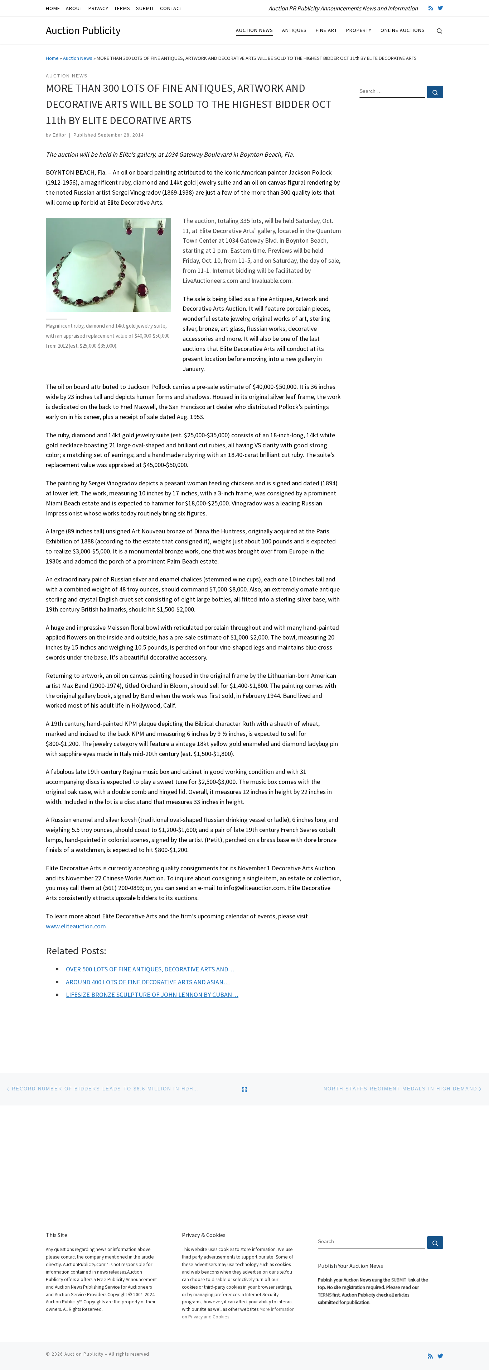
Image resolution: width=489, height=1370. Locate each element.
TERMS (324, 1295)
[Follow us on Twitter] (440, 8)
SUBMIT (399, 1280)
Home (52, 58)
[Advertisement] (401, 219)
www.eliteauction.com (76, 926)
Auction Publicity (83, 1354)
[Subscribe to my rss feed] (431, 8)
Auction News (77, 58)
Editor (59, 135)
